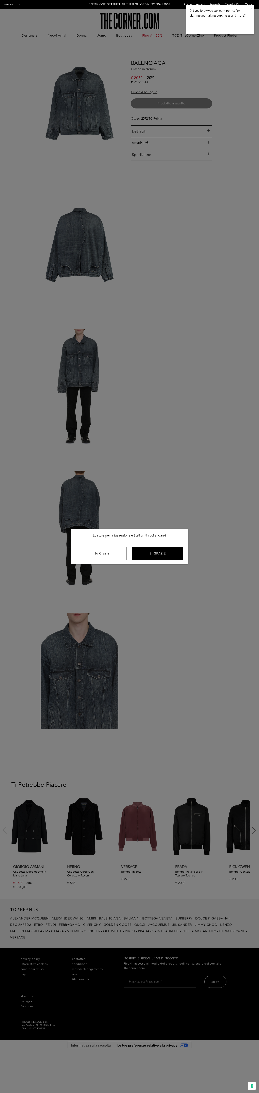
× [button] (251, 8)
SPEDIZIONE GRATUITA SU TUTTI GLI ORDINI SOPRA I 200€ (129, 4)
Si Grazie (158, 553)
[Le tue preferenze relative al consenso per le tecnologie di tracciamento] (252, 1086)
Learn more (203, 26)
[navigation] (12, 4)
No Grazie (101, 553)
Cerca (248, 4)
